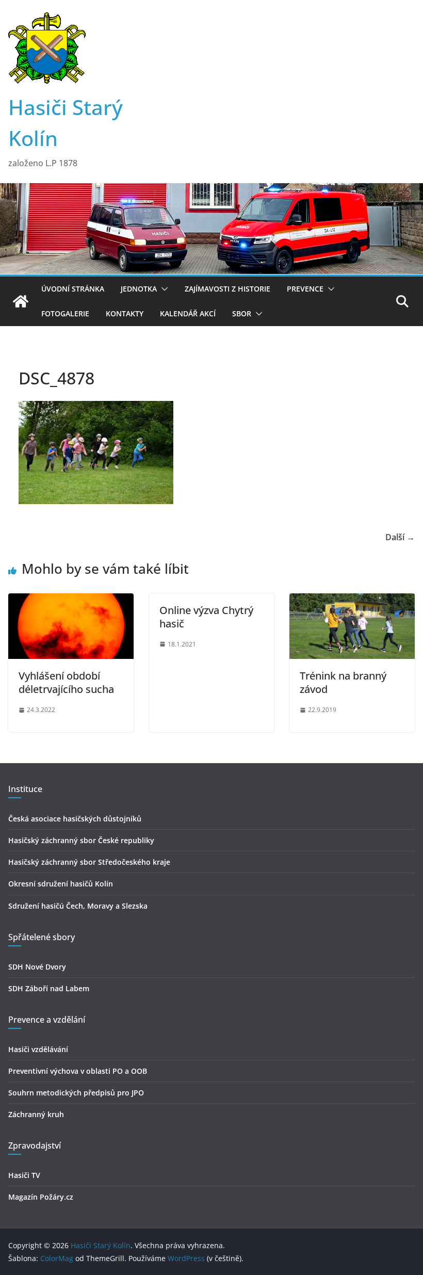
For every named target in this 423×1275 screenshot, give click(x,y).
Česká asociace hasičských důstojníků (74, 819)
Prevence (305, 289)
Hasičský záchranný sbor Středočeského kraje (89, 862)
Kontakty (124, 313)
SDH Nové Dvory (37, 967)
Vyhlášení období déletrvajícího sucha (66, 682)
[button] (162, 289)
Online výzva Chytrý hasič (206, 617)
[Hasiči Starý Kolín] (211, 190)
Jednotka (139, 289)
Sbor (241, 313)
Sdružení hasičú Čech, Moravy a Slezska (78, 906)
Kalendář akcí (188, 313)
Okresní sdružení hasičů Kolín (60, 884)
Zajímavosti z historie (227, 289)
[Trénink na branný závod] (352, 600)
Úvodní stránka (72, 289)
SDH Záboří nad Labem (48, 988)
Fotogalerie (65, 313)
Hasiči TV (24, 1175)
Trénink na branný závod (343, 682)
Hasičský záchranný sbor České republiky (81, 840)
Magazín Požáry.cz (40, 1197)
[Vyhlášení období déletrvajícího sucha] (71, 600)
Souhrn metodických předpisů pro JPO (76, 1093)
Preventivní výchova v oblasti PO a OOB (77, 1071)
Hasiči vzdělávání (38, 1049)
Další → (400, 537)
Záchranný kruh (36, 1114)
